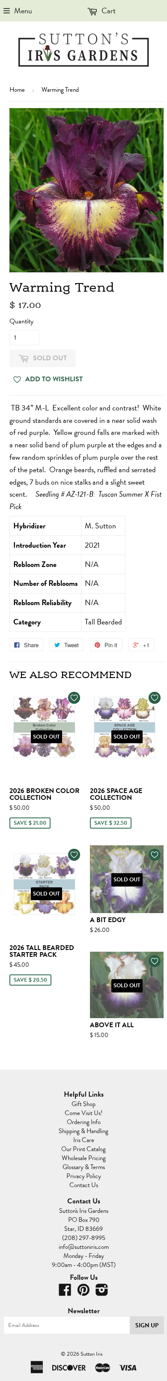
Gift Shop (83, 1104)
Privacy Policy (83, 1176)
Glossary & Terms (84, 1167)
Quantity (21, 321)
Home (17, 89)
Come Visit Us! (83, 1113)
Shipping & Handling (83, 1131)
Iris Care (83, 1140)
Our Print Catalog (83, 1149)
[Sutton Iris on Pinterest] (83, 1292)
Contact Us (83, 1185)
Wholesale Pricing (84, 1158)
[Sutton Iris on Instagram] (101, 1292)
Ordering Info (84, 1122)
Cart (108, 10)
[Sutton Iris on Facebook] (65, 1292)
